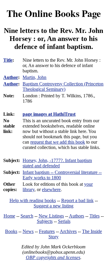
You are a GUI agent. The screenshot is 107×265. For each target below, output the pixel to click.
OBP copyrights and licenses (53, 257)
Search (27, 215)
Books (11, 231)
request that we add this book (57, 142)
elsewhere (51, 189)
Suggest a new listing (53, 205)
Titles (94, 215)
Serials (64, 221)
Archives (68, 231)
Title (7, 60)
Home (9, 215)
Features (47, 231)
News (28, 231)
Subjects (45, 221)
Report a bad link (77, 200)
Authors (76, 215)
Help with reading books (33, 200)
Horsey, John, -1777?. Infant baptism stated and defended (57, 163)
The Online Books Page (54, 13)
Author (10, 77)
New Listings (51, 215)
